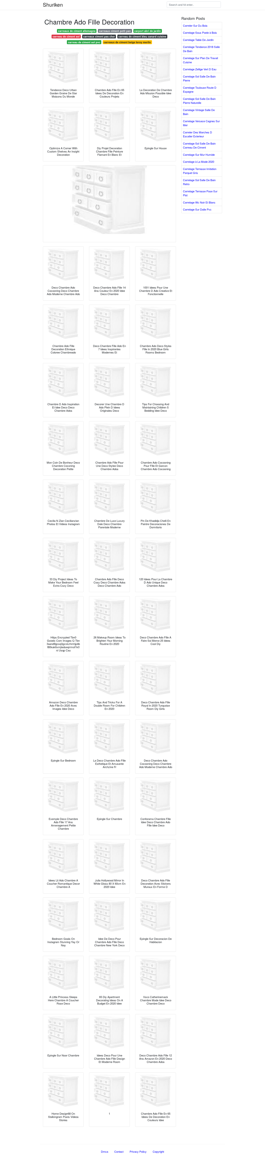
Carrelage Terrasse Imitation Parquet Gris (199, 171)
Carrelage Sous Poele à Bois (200, 32)
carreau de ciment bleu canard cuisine (142, 36)
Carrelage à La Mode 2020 (198, 161)
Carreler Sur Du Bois (195, 25)
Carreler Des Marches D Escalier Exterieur (197, 134)
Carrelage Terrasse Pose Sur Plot (200, 193)
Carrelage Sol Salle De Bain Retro (199, 182)
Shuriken (53, 4)
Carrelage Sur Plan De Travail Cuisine (200, 60)
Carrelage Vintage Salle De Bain (199, 112)
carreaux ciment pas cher (99, 36)
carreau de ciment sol (66, 36)
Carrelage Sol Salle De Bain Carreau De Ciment (199, 145)
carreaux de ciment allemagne (77, 31)
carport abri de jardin (147, 31)
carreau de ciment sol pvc (84, 42)
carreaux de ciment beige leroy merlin (127, 42)
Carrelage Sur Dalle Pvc (197, 209)
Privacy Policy (138, 1151)
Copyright (158, 1151)
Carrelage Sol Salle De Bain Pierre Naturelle (199, 101)
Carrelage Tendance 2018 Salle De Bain (201, 49)
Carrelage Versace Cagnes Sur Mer (201, 123)
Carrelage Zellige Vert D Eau (199, 69)
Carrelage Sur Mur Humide (199, 154)
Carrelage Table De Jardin (198, 40)
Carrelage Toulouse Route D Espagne (199, 90)
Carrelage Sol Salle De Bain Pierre (199, 78)
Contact (118, 1151)
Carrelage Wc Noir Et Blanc (199, 202)
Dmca (104, 1151)
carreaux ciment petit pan (115, 31)
